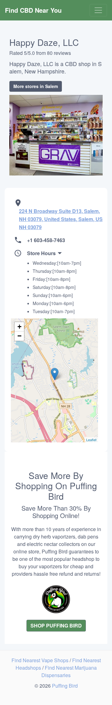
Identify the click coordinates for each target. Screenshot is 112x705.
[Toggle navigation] (98, 10)
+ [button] (19, 326)
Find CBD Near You (33, 10)
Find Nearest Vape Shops (41, 660)
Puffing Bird (65, 685)
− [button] (19, 336)
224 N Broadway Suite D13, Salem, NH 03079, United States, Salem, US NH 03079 (61, 219)
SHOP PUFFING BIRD (56, 625)
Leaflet (91, 439)
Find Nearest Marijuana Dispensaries (69, 671)
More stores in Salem (35, 86)
